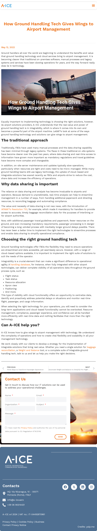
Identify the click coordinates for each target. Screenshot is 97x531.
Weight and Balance (28, 350)
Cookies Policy (26, 522)
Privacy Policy (27, 428)
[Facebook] (65, 487)
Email (39, 395)
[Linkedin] (83, 487)
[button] (93, 5)
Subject (40, 404)
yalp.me (90, 526)
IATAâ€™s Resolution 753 (14, 209)
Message (9, 413)
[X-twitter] (74, 487)
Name (8, 395)
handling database (20, 264)
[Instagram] (91, 487)
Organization (11, 404)
